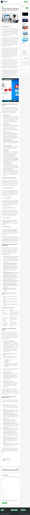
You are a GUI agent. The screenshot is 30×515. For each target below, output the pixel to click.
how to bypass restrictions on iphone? (24, 24)
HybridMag (27, 513)
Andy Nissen (4, 11)
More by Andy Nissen (9, 460)
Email (3, 492)
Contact (26, 1)
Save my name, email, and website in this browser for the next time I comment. (10, 500)
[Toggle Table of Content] (10, 26)
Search (23, 6)
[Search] (27, 8)
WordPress (23, 513)
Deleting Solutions (7, 513)
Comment (3, 479)
